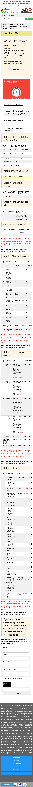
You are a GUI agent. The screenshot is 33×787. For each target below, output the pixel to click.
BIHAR (22, 24)
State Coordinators (16, 763)
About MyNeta (16, 757)
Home (3, 15)
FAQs (16, 773)
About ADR (16, 760)
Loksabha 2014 (13, 24)
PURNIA (5, 26)
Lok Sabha (11, 15)
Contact (16, 766)
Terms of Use (16, 770)
